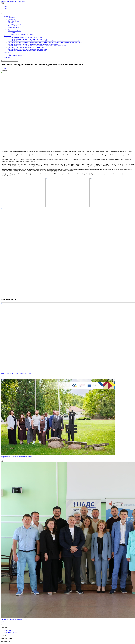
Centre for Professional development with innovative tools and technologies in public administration (37, 46)
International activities (14, 31)
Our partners (11, 32)
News (9, 54)
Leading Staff (12, 19)
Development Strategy (14, 24)
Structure (10, 22)
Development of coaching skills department (20, 34)
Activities (7, 29)
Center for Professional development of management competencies (27, 39)
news (2, 375)
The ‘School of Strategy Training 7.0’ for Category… (16, 619)
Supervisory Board (13, 21)
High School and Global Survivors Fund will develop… (17, 373)
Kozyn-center (8, 57)
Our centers (7, 36)
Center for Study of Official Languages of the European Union (26, 47)
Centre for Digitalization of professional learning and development (27, 50)
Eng (2, 3)
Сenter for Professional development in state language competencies (27, 49)
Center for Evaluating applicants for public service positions (25, 37)
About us (7, 16)
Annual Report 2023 (14, 27)
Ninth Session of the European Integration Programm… (17, 456)
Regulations (11, 17)
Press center (7, 52)
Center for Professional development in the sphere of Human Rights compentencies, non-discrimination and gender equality (44, 41)
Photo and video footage (15, 55)
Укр (5, 8)
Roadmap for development (16, 26)
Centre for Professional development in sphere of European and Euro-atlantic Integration (33, 44)
